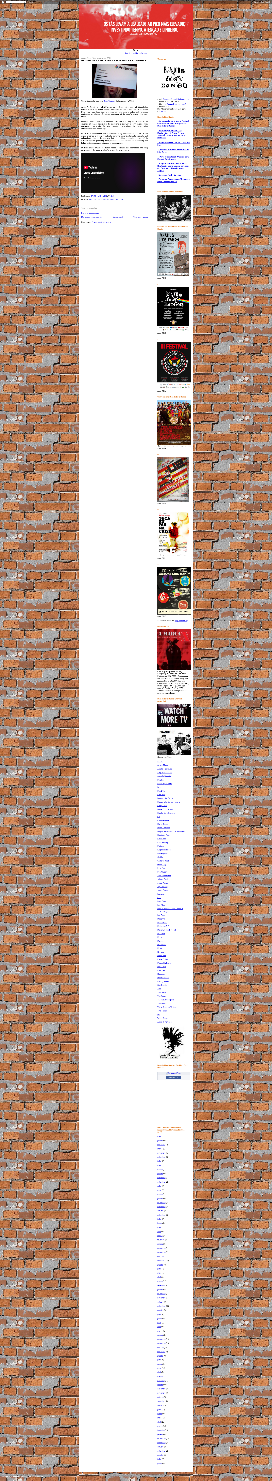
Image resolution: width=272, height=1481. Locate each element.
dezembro (161, 1203)
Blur (159, 787)
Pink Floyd (161, 967)
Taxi (159, 989)
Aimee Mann (162, 765)
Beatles (160, 780)
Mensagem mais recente (91, 217)
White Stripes (162, 1018)
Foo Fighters (162, 853)
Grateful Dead (163, 861)
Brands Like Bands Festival (168, 802)
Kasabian (161, 894)
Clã (158, 817)
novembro (161, 1153)
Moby (159, 937)
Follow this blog (173, 1077)
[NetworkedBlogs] (173, 1073)
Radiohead (161, 970)
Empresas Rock (164, 850)
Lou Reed (161, 915)
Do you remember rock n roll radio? (171, 831)
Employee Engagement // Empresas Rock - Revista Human (173, 180)
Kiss (159, 898)
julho (159, 1161)
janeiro (160, 1140)
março (159, 1149)
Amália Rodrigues (164, 769)
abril (159, 1232)
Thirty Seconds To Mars (167, 1007)
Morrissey (161, 941)
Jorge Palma (162, 883)
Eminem (160, 846)
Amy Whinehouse (164, 772)
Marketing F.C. (163, 926)
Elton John (161, 839)
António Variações (164, 776)
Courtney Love (163, 820)
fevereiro (160, 1240)
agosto (160, 1265)
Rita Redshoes (163, 978)
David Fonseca (163, 828)
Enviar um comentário (90, 213)
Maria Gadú (162, 922)
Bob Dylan (161, 791)
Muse (159, 948)
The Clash (161, 992)
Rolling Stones (163, 981)
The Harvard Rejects (165, 1000)
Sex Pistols (162, 985)
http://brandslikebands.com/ (136, 53)
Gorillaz (160, 857)
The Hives (161, 1003)
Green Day (161, 864)
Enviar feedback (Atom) (101, 222)
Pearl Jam (161, 956)
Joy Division (162, 887)
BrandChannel (109, 101)
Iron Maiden (162, 872)
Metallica (161, 934)
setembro (161, 1145)
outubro (160, 1211)
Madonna (161, 919)
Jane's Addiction (164, 876)
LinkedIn (162, 111)
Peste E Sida (162, 959)
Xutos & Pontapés (164, 1022)
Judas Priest (162, 890)
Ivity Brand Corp (181, 621)
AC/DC (160, 761)
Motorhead (161, 945)
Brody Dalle (162, 806)
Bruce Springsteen (165, 809)
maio (159, 1136)
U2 (158, 1014)
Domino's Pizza (163, 835)
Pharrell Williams (164, 963)
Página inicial (117, 217)
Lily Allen (161, 905)
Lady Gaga (119, 199)
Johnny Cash (162, 879)
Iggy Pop (161, 868)
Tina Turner (162, 1011)
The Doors (161, 996)
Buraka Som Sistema (166, 813)
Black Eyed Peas (94, 199)
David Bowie (162, 824)
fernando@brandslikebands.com (176, 99)
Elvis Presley (162, 842)
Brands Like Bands (107, 199)
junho (159, 1223)
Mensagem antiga (140, 217)
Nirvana (160, 952)
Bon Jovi (161, 795)
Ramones (161, 974)
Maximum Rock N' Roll (166, 930)
